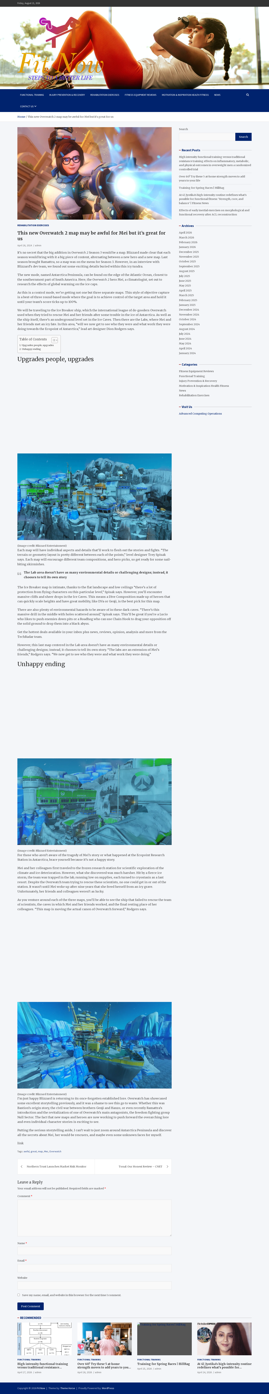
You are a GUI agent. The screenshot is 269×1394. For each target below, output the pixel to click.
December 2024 (189, 309)
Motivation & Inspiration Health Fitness (185, 94)
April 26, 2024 (24, 245)
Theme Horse (67, 1388)
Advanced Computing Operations (200, 413)
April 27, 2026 (24, 1372)
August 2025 (187, 271)
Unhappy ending (32, 349)
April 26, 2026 (84, 1372)
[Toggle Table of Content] (53, 340)
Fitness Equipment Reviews (140, 94)
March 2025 (186, 295)
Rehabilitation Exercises (104, 94)
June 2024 (185, 338)
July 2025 (184, 276)
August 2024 (187, 329)
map (40, 1151)
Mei (46, 1151)
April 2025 (185, 290)
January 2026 (187, 247)
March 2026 (186, 237)
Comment (24, 1196)
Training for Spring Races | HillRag (201, 187)
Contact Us (27, 106)
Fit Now (41, 1388)
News (217, 94)
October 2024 (187, 319)
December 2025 (189, 252)
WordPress (108, 1388)
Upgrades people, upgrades (38, 345)
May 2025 (185, 285)
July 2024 (184, 333)
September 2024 (189, 324)
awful (26, 1151)
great (34, 1151)
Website (22, 1277)
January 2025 (187, 305)
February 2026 (188, 242)
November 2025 (189, 256)
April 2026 (185, 232)
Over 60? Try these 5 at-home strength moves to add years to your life (103, 1367)
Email (22, 1260)
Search (183, 129)
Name (22, 1243)
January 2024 (187, 353)
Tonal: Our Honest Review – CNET (140, 1166)
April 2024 (185, 348)
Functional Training (32, 94)
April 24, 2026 (204, 1372)
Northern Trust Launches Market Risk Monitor (56, 1166)
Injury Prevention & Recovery (67, 94)
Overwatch (55, 1151)
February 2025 (188, 300)
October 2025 (187, 261)
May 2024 (185, 343)
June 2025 (185, 280)
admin (38, 245)
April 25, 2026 (144, 1368)
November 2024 (189, 314)
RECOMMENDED (30, 1318)
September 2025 (189, 266)
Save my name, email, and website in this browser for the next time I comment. (71, 1295)
